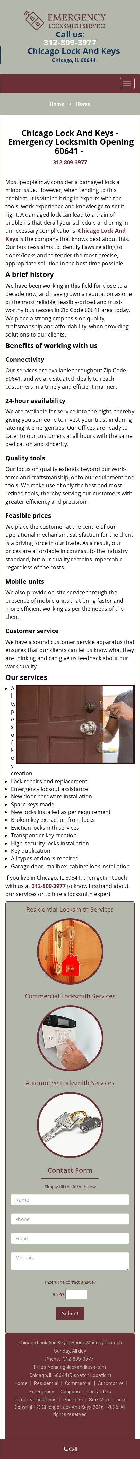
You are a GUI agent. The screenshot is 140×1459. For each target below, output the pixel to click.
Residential (46, 1383)
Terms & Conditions (35, 1399)
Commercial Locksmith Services (70, 996)
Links (121, 1399)
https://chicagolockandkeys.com (70, 1367)
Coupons (70, 1391)
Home (57, 104)
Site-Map (99, 1399)
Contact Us (98, 1391)
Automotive (111, 1383)
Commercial (78, 1383)
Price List (73, 1399)
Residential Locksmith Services (70, 909)
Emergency (41, 1391)
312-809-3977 (70, 42)
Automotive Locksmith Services (70, 1083)
